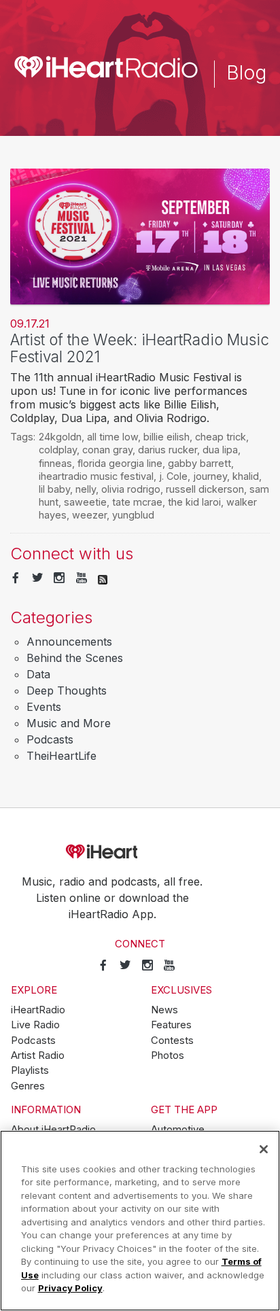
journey (210, 476)
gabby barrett (199, 463)
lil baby (54, 489)
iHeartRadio (140, 852)
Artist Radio (38, 1055)
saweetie (85, 502)
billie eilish (166, 436)
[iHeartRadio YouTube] (81, 578)
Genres (28, 1086)
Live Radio (35, 1025)
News (164, 1010)
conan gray (107, 449)
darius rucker (167, 449)
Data (38, 674)
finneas (55, 463)
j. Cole (173, 476)
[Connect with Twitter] (37, 578)
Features (171, 1025)
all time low (112, 436)
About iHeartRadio (53, 1129)
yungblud (133, 515)
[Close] (264, 1149)
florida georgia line (119, 463)
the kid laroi (194, 502)
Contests (172, 1040)
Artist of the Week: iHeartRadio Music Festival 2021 (139, 348)
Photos (167, 1055)
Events (44, 707)
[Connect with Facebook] (15, 578)
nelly (85, 489)
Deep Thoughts (67, 690)
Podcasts (50, 739)
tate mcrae (137, 502)
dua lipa (220, 449)
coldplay (58, 449)
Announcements (69, 641)
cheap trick (220, 436)
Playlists (30, 1070)
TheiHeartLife (62, 756)
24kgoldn (60, 436)
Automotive (178, 1129)
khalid (245, 476)
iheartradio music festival (96, 476)
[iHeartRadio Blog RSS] (102, 578)
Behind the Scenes (75, 658)
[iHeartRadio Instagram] (59, 578)
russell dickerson (205, 489)
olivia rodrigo (130, 489)
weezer (89, 515)
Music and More (69, 723)
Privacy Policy (70, 1287)
